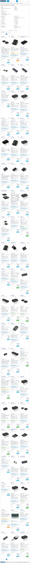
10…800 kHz (3, 23)
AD (2, 7)
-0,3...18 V (3, 19)
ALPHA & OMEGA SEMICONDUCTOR (6, 8)
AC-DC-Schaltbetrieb (4, 14)
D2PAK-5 (16, 8)
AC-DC (3, 12)
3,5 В (3, 21)
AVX (2, 9)
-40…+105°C (16, 18)
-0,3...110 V (3, 18)
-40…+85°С (16, 19)
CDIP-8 (16, 7)
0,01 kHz (3, 22)
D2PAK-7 (16, 9)
